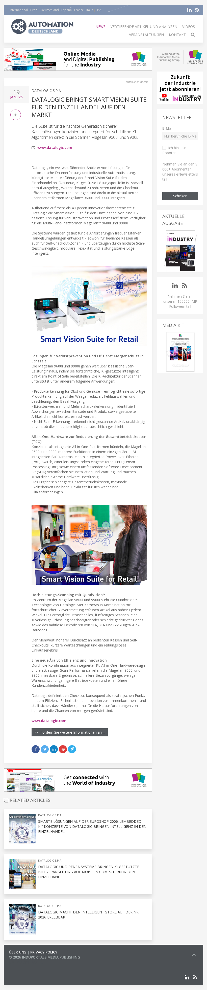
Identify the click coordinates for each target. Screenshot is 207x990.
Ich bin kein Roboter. (174, 150)
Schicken (180, 195)
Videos (188, 26)
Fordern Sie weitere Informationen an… (71, 732)
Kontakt (177, 34)
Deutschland (50, 10)
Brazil (34, 10)
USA (98, 10)
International (19, 10)
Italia (89, 10)
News (100, 26)
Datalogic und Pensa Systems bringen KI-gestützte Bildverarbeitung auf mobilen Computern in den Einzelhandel (88, 871)
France (79, 10)
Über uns (17, 952)
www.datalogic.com (54, 147)
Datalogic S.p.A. (47, 90)
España (66, 10)
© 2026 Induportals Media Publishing (44, 957)
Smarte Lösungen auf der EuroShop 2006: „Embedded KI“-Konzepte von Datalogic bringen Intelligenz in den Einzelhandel (92, 826)
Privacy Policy (43, 952)
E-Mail (167, 128)
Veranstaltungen (146, 34)
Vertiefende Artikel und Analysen (144, 26)
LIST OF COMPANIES (26, 962)
